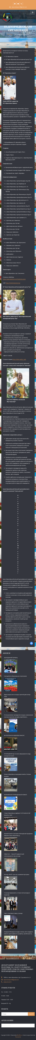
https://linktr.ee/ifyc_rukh (19, 359)
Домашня (9, 34)
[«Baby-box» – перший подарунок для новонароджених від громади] (10, 864)
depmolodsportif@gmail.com (19, 7)
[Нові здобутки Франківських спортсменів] (10, 684)
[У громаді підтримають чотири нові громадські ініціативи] (10, 903)
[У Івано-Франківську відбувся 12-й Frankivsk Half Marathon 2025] (10, 823)
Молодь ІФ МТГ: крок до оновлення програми (16, 874)
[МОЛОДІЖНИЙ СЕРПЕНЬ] (10, 666)
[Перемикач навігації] (33, 12)
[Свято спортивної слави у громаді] (10, 921)
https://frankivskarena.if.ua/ (13, 283)
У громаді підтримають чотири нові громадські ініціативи (17, 894)
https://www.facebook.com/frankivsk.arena (14, 279)
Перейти (31, 1014)
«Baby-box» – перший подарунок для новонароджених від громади (14, 855)
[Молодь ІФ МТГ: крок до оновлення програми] (10, 883)
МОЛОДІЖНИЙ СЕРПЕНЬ (11, 657)
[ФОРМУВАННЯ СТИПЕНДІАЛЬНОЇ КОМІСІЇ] (10, 803)
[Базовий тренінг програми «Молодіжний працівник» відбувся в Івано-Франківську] (10, 844)
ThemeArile (18, 1037)
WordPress (19, 1035)
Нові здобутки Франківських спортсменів (15, 676)
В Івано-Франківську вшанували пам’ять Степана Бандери (17, 775)
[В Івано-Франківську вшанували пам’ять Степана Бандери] (10, 784)
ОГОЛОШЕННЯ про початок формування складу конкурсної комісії (17, 755)
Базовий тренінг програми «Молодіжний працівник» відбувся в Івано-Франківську (18, 834)
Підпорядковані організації (21, 34)
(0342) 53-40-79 (7, 982)
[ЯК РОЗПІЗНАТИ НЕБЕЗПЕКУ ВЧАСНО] (10, 744)
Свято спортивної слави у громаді (13, 913)
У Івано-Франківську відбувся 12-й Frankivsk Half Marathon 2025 (17, 814)
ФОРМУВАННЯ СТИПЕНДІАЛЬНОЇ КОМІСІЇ (15, 794)
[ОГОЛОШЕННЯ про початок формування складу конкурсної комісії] (10, 764)
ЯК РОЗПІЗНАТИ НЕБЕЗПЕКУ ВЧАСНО (14, 735)
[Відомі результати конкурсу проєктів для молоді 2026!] (10, 705)
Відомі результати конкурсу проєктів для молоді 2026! (17, 695)
